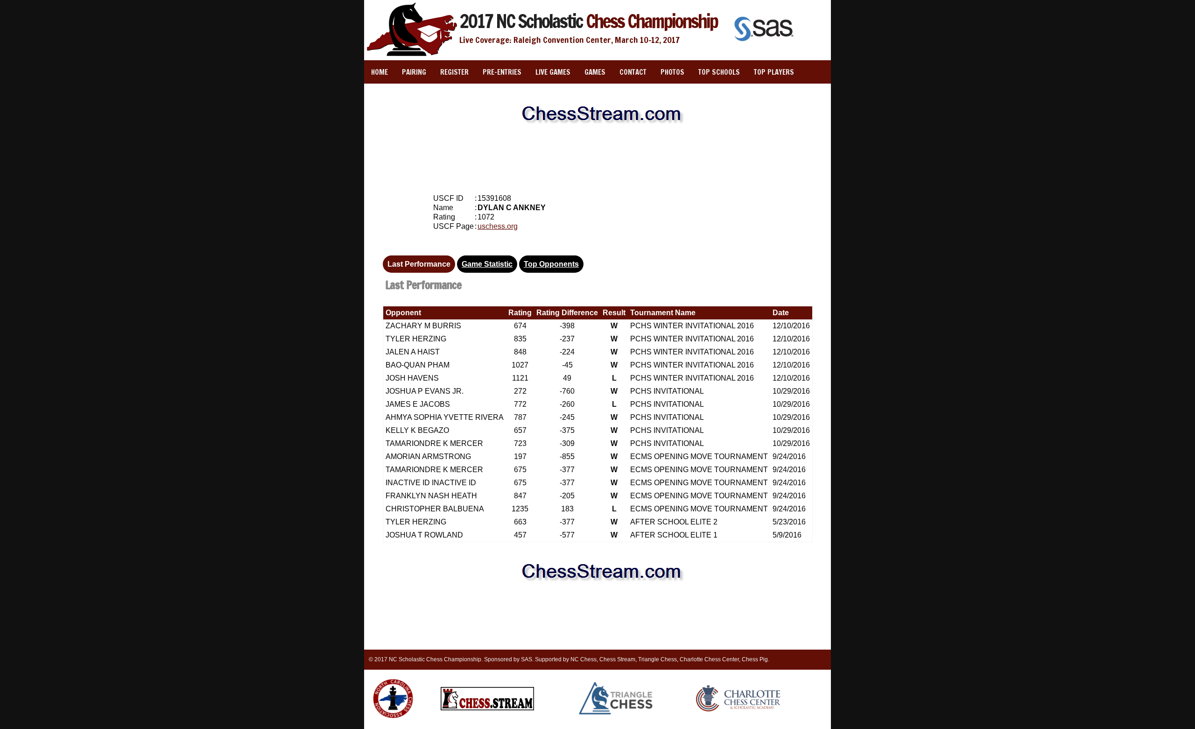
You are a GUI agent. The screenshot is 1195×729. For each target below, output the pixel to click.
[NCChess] (393, 720)
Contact (633, 72)
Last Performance (418, 264)
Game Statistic (487, 264)
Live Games (552, 72)
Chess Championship (588, 20)
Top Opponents (551, 264)
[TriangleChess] (616, 714)
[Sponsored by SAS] (765, 42)
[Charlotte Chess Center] (738, 711)
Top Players (774, 72)
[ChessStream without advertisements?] (597, 133)
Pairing (414, 72)
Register (454, 72)
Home (379, 72)
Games (594, 72)
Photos (672, 72)
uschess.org (498, 226)
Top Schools (719, 72)
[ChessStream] (487, 708)
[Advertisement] (597, 159)
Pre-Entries (502, 72)
